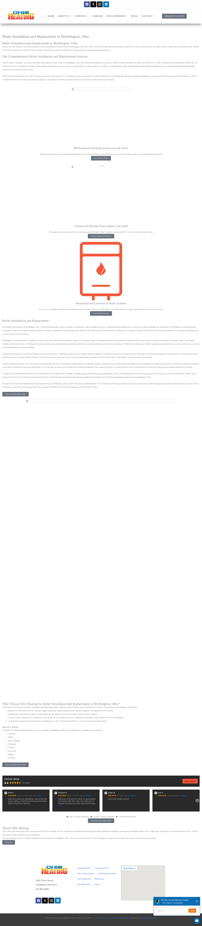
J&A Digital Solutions (149, 918)
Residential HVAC (84, 868)
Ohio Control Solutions (85, 873)
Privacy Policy (100, 918)
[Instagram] (100, 4)
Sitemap (127, 918)
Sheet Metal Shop (83, 884)
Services (80, 16)
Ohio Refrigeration (84, 879)
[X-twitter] (93, 4)
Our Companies (116, 16)
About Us (64, 16)
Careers (97, 16)
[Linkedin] (106, 4)
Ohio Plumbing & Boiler (107, 873)
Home (50, 16)
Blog (134, 16)
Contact (147, 16)
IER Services (99, 879)
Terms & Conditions (114, 918)
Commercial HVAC (102, 868)
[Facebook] (87, 4)
